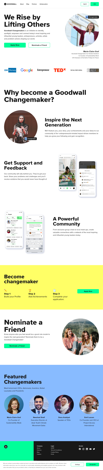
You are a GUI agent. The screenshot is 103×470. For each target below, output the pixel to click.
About (22, 4)
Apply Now (14, 45)
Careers (39, 454)
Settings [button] (77, 464)
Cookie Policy (55, 452)
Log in (85, 4)
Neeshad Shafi (39, 417)
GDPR (52, 448)
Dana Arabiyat (64, 417)
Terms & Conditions (56, 450)
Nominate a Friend (39, 45)
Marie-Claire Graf (14, 417)
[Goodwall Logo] (18, 446)
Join (94, 4)
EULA (52, 454)
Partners (34, 4)
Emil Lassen (89, 417)
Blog (27, 4)
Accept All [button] (93, 464)
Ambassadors (44, 4)
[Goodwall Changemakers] (10, 4)
